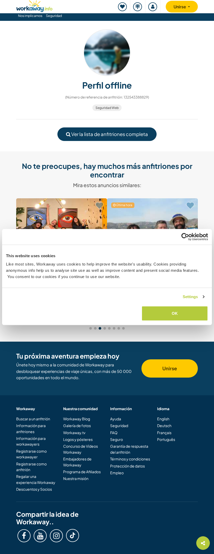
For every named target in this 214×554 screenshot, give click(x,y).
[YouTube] (40, 535)
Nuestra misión (75, 478)
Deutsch (164, 425)
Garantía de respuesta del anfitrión (129, 449)
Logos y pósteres (78, 439)
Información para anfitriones (31, 428)
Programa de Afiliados (82, 471)
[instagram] (56, 535)
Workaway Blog (76, 418)
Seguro (116, 439)
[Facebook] (24, 535)
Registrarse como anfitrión (31, 466)
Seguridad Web (107, 108)
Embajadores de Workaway (77, 462)
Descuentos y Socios (34, 489)
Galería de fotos (77, 425)
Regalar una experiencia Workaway (35, 479)
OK (175, 313)
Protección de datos (127, 466)
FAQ (113, 432)
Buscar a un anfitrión (33, 418)
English (163, 418)
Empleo (117, 472)
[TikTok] (72, 535)
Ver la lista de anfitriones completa (109, 134)
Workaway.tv (74, 432)
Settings (190, 296)
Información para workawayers (31, 441)
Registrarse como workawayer (31, 454)
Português (166, 439)
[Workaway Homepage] (34, 5)
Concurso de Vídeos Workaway (80, 449)
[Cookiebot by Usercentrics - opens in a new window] (185, 237)
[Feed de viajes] (137, 6)
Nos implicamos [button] (30, 16)
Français (164, 432)
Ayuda (115, 418)
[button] (90, 328)
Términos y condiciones (130, 459)
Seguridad (54, 16)
